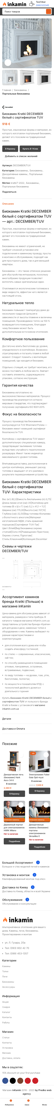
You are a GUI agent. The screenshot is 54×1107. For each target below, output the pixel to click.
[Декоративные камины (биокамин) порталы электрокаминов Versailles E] (39, 811)
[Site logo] (14, 3)
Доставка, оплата (11, 1058)
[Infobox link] (39, 3)
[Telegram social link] (32, 192)
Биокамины (20, 90)
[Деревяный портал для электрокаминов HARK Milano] (14, 811)
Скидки (6, 1007)
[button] (5, 43)
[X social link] (22, 192)
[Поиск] (48, 11)
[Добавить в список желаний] (21, 754)
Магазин (6, 1053)
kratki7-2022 (17, 182)
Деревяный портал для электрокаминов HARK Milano (14, 827)
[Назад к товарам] (7, 100)
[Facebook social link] (18, 192)
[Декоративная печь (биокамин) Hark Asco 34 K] (14, 761)
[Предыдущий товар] (4, 100)
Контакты (7, 1017)
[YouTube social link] (28, 1081)
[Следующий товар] (11, 100)
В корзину (10, 149)
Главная (6, 90)
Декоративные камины (14, 174)
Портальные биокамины (16, 93)
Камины (6, 966)
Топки (5, 971)
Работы (6, 1022)
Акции (5, 1002)
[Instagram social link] (20, 1081)
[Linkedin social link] (28, 192)
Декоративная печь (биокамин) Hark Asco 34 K (14, 777)
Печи (4, 976)
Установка (7, 1047)
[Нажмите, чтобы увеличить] (7, 62)
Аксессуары (8, 987)
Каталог (6, 1012)
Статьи (5, 1037)
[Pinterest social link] (25, 192)
